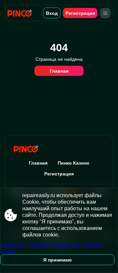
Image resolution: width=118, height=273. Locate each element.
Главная (59, 71)
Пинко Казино (73, 163)
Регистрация (80, 13)
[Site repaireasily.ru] (22, 13)
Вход (52, 13)
